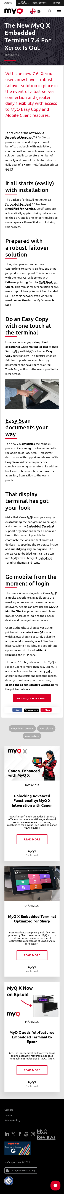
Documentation (40, 2)
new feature (32, 736)
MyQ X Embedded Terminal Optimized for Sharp (32, 918)
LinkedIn (6, 1134)
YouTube (26, 1134)
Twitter (13, 1134)
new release (46, 728)
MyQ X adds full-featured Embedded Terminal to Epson (32, 1037)
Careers (8, 1109)
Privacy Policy (12, 1120)
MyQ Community (23, 3)
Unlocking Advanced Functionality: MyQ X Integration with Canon (32, 800)
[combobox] (37, 11)
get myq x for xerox (32, 698)
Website (8, 2)
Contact (56, 2)
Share (18, 710)
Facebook (19, 1134)
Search (50, 11)
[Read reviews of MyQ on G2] (17, 1148)
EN (39, 11)
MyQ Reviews (46, 1134)
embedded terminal (22, 728)
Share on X (33, 710)
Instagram (32, 1134)
